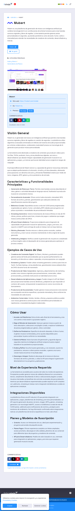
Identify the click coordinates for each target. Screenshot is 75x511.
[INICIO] (8, 17)
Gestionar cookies (40, 506)
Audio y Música (12, 61)
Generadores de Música (14, 64)
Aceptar (9, 506)
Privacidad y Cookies (10, 500)
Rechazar (25, 506)
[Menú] (70, 4)
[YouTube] (15, 4)
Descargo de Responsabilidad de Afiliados (54, 500)
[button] (11, 120)
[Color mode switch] (67, 4)
